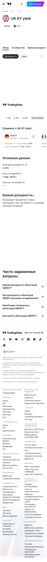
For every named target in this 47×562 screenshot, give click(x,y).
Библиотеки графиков (34, 528)
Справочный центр (33, 453)
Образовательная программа (32, 555)
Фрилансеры (8, 531)
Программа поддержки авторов (11, 496)
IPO (4, 449)
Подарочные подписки (34, 403)
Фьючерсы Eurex (32, 432)
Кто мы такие (30, 445)
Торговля (6, 510)
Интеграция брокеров (34, 547)
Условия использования (31, 485)
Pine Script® (8, 468)
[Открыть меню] (3, 4)
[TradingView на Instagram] (22, 339)
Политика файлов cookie (32, 500)
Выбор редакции (10, 516)
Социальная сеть (10, 486)
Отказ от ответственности (32, 490)
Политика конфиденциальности (34, 495)
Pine (4, 417)
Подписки (29, 398)
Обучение (7, 513)
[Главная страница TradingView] (9, 4)
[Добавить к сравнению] (33, 137)
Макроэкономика (10, 465)
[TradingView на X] (4, 339)
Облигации (7, 406)
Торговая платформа (33, 536)
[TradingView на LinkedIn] (28, 339)
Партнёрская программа (30, 550)
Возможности (30, 395)
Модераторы (8, 502)
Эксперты (7, 529)
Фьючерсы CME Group (34, 429)
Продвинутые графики (34, 533)
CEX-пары (7, 412)
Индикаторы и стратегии (9, 525)
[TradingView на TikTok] (40, 339)
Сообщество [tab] (18, 47)
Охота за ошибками (33, 514)
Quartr (37, 378)
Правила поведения (11, 500)
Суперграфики (9, 393)
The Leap (28, 419)
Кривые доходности (11, 460)
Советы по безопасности (30, 510)
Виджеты (29, 525)
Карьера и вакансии (33, 456)
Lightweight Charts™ (33, 530)
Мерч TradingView (32, 466)
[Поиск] (21, 4)
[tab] (11, 56)
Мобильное (7, 476)
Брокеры (28, 414)
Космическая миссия (34, 447)
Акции (5, 401)
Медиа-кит (29, 459)
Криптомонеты (9, 409)
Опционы (6, 462)
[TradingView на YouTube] (16, 339)
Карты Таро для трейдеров (31, 470)
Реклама (28, 544)
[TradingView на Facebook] (10, 339)
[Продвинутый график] (42, 56)
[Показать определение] (26, 165)
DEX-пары (7, 414)
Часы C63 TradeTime (33, 474)
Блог (26, 450)
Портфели (7, 457)
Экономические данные (9, 439)
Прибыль (6, 443)
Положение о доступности (30, 505)
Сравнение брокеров (34, 416)
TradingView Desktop (11, 479)
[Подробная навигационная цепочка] (13, 11)
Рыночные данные (32, 400)
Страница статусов (33, 517)
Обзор (27, 411)
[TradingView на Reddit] (4, 345)
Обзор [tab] (6, 47)
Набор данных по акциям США (31, 436)
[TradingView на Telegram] (34, 339)
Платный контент (10, 534)
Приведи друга (9, 492)
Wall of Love (7, 489)
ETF (4, 403)
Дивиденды (8, 446)
